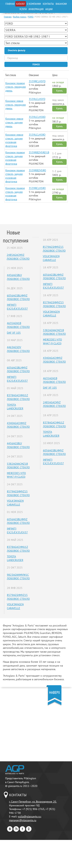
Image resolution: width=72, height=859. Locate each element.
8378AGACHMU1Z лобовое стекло (18, 397)
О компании (34, 4)
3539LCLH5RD (37, 117)
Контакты (48, 4)
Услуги (23, 9)
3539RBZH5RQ (37, 170)
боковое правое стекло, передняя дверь (15, 86)
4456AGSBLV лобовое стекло (18, 277)
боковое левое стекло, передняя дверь (15, 104)
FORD (30, 16)
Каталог (20, 4)
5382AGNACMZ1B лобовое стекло (18, 465)
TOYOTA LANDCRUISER (15, 406)
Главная (9, 4)
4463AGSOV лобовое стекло (18, 349)
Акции (49, 9)
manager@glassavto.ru (22, 820)
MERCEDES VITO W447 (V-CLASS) (16, 475)
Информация (36, 9)
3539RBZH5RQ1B (39, 152)
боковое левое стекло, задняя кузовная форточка (14, 140)
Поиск (36, 64)
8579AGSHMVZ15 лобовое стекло (18, 493)
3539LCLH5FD (37, 99)
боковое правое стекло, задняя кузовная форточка (15, 158)
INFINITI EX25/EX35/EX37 (17, 306)
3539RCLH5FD (37, 81)
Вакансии (61, 4)
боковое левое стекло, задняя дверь (14, 122)
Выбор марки (19, 16)
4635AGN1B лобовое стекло (18, 325)
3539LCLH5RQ (37, 134)
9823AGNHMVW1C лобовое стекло (18, 576)
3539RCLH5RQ (37, 188)
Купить (59, 90)
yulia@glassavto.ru (29, 816)
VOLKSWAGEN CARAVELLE (15, 502)
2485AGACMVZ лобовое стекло (18, 256)
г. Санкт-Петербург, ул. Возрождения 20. (33, 801)
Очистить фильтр (16, 50)
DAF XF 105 (14, 332)
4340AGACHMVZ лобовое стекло (18, 425)
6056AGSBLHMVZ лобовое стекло (18, 297)
